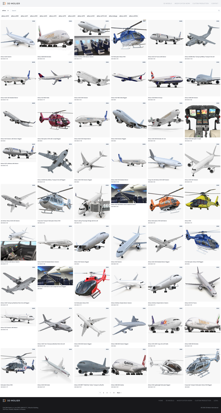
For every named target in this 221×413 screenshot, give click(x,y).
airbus (4, 10)
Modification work (182, 3)
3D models (167, 3)
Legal (216, 400)
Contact (214, 3)
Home (160, 400)
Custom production (201, 3)
